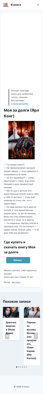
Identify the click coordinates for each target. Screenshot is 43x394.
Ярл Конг (16, 282)
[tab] (16, 367)
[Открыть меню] (38, 5)
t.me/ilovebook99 (19, 104)
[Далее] (36, 336)
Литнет (17, 260)
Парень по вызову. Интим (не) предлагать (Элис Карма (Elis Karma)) (32, 340)
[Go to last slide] (7, 336)
